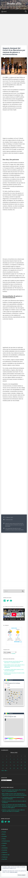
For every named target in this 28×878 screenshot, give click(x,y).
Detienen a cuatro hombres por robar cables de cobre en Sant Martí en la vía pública (13, 810)
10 (10, 762)
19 (17, 765)
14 (25, 762)
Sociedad (4, 836)
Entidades (4, 843)
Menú (5, 11)
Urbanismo (4, 852)
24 (10, 768)
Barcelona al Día (14, 3)
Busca (25, 11)
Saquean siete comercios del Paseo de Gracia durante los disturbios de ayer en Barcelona (14, 525)
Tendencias (5, 857)
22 (3, 768)
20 (21, 765)
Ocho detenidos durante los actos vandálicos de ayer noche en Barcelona (14, 529)
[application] (14, 614)
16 (6, 765)
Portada (4, 832)
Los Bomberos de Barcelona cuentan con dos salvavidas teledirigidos (14, 670)
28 (25, 768)
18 (14, 765)
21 (25, 765)
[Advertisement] (14, 29)
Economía (4, 850)
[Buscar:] (14, 591)
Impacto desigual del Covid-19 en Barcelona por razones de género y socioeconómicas (14, 51)
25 (14, 768)
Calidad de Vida (9, 519)
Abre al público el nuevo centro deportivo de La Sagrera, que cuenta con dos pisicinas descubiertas (14, 666)
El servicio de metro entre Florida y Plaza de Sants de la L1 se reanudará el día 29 (13, 662)
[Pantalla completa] (23, 619)
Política (4, 838)
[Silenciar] (20, 619)
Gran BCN (4, 859)
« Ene (2, 770)
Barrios (4, 834)
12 (17, 762)
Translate (13, 653)
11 (14, 762)
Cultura (4, 845)
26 (17, 768)
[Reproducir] (5, 619)
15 (3, 765)
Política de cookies (13, 872)
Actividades (5, 848)
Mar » (6, 770)
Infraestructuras (6, 841)
